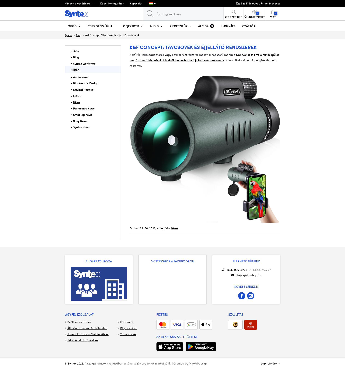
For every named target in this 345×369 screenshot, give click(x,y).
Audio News (80, 77)
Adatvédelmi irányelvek (82, 340)
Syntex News (81, 127)
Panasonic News (84, 108)
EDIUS (77, 96)
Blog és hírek (128, 328)
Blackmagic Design (85, 83)
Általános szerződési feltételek (87, 328)
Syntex (68, 35)
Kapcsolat (136, 3)
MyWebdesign (198, 363)
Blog (78, 35)
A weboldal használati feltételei (88, 334)
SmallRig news (82, 115)
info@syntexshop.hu (248, 275)
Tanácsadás (128, 334)
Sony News (80, 121)
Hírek (75, 69)
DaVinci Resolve (83, 89)
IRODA (107, 261)
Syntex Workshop (84, 63)
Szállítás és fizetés (79, 322)
